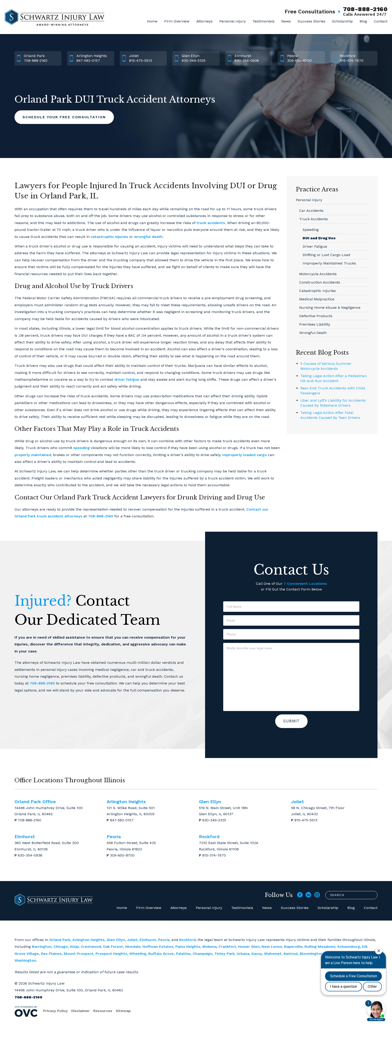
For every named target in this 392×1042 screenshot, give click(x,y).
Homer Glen (249, 946)
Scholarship (342, 21)
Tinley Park (224, 953)
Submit (291, 721)
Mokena (209, 946)
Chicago (61, 946)
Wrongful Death (313, 333)
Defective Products (315, 316)
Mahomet (273, 953)
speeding (81, 448)
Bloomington (311, 953)
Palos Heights (187, 946)
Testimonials (263, 21)
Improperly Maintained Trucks (329, 263)
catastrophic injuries (109, 237)
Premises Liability (314, 324)
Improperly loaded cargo (244, 455)
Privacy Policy (55, 1011)
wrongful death (148, 237)
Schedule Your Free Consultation (64, 117)
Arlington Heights (88, 940)
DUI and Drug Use (319, 238)
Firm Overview (176, 21)
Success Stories (311, 21)
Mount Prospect (78, 953)
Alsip (74, 946)
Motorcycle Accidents (318, 274)
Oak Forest (113, 946)
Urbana (243, 953)
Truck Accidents (313, 219)
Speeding (311, 229)
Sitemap (123, 1011)
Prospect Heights (111, 953)
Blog (363, 21)
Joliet (132, 940)
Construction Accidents (319, 282)
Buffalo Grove (161, 953)
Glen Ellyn (116, 940)
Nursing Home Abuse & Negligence (329, 307)
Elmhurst (148, 940)
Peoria (163, 940)
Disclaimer (80, 1011)
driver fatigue (126, 379)
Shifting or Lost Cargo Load (326, 255)
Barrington (41, 946)
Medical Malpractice (316, 299)
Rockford (187, 940)
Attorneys (204, 21)
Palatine (183, 953)
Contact (380, 21)
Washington (25, 960)
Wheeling (137, 953)
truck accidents (210, 223)
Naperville (293, 946)
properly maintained (33, 455)
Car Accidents (311, 210)
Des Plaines (51, 953)
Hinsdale (132, 946)
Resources (102, 1011)
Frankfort (227, 946)
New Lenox (272, 946)
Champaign (202, 953)
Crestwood (91, 946)
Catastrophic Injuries (317, 291)
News (286, 21)
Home (152, 21)
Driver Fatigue (315, 246)
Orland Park (59, 940)
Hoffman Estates (157, 946)
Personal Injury (232, 21)
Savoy (256, 953)
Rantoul (291, 953)
